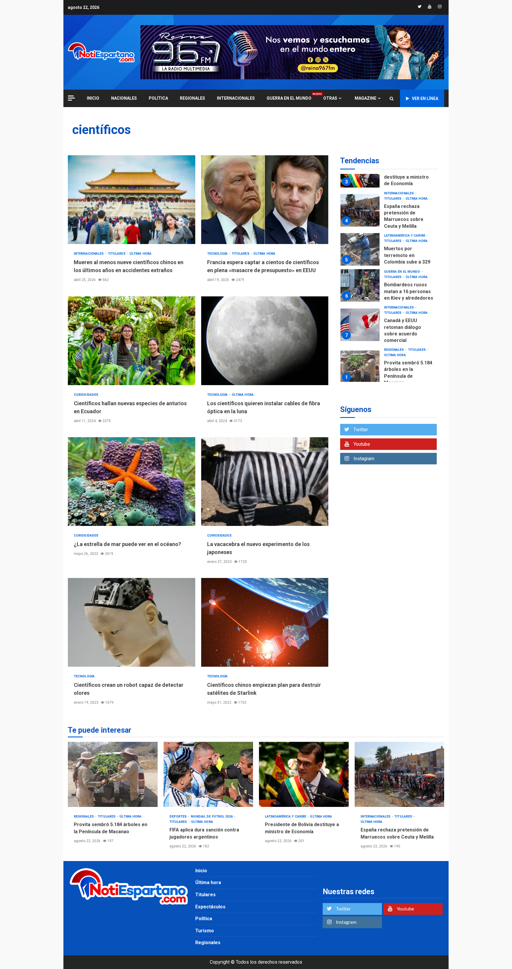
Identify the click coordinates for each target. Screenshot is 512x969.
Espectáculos (210, 907)
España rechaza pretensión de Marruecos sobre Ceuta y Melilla (360, 210)
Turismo (204, 931)
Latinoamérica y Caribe (405, 235)
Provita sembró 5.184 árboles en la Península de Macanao (360, 367)
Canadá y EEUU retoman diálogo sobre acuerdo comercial (360, 325)
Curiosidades (86, 394)
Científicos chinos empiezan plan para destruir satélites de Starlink (265, 622)
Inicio (201, 870)
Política (158, 98)
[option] (389, 212)
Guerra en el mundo (289, 98)
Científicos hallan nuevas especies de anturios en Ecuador (131, 340)
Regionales (192, 98)
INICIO (93, 98)
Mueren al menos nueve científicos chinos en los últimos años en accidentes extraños (131, 199)
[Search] (391, 98)
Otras (330, 98)
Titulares (117, 253)
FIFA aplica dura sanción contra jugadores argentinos (208, 774)
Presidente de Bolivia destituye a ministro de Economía (408, 177)
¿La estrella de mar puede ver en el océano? (131, 481)
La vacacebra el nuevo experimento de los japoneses (265, 481)
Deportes (178, 816)
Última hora (140, 253)
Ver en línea (425, 98)
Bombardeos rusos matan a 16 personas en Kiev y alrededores (360, 285)
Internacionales (236, 98)
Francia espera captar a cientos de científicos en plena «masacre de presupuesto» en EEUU (265, 199)
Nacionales (124, 98)
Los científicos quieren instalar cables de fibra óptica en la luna (265, 340)
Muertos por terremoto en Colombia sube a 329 (360, 249)
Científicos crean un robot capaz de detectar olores (131, 622)
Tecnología (218, 253)
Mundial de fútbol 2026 (212, 816)
